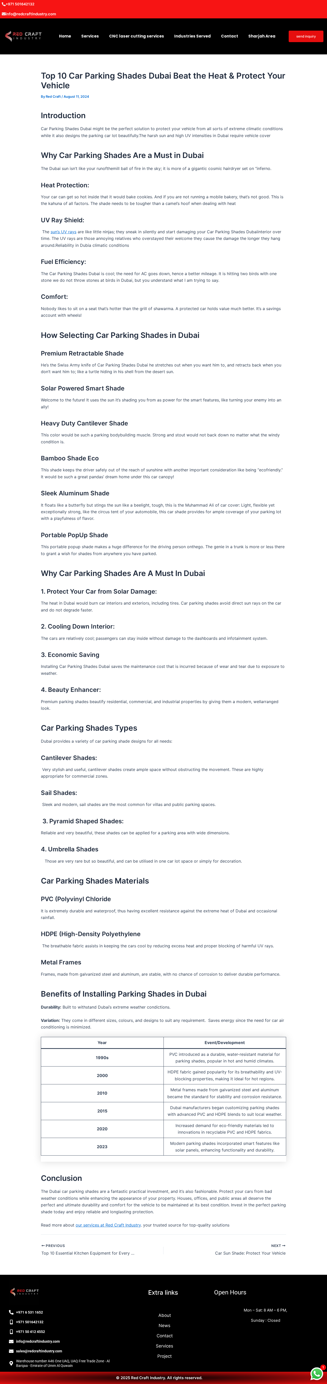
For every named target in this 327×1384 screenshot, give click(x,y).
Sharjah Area (261, 36)
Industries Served (192, 36)
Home (65, 36)
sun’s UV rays (63, 231)
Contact (229, 36)
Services (90, 36)
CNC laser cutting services (136, 36)
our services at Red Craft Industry (108, 1225)
